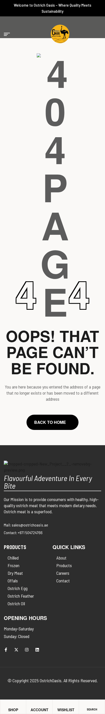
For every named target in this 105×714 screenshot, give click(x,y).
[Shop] (10, 705)
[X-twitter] (16, 650)
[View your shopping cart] (57, 34)
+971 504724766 (30, 532)
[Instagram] (27, 650)
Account (39, 709)
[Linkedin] (37, 650)
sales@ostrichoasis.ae (30, 524)
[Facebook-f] (6, 650)
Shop (13, 709)
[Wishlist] (59, 704)
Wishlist (65, 709)
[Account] (33, 704)
